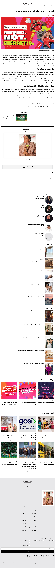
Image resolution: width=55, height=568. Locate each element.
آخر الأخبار (24, 530)
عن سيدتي (24, 513)
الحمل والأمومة (26, 545)
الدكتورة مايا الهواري (40, 217)
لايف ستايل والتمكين (49, 540)
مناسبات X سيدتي (23, 510)
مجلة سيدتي (23, 506)
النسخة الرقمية (27, 159)
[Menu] (53, 3)
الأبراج (43, 247)
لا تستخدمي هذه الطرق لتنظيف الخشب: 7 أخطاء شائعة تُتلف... (31, 350)
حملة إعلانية (23, 106)
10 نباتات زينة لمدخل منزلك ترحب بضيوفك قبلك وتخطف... (31, 324)
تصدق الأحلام (50, 178)
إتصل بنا (36, 563)
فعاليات (52, 400)
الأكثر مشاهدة (48, 308)
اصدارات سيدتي (32, 527)
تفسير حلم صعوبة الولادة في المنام (37, 273)
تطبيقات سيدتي (23, 523)
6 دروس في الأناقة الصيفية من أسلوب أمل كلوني (34, 363)
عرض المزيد (27, 472)
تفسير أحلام (42, 271)
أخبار (53, 15)
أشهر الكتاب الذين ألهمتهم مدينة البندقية (36, 297)
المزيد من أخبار (48, 413)
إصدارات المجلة (27, 129)
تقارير (35, 520)
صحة (43, 283)
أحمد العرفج (41, 226)
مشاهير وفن (41, 540)
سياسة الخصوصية (45, 563)
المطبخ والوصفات (26, 543)
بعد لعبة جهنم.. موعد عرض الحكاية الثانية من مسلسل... (32, 311)
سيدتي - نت (48, 15)
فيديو (34, 506)
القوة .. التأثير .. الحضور (49, 172)
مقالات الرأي (49, 194)
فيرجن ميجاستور (38, 106)
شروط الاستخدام (51, 563)
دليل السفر (33, 530)
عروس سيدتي (33, 523)
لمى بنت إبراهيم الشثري (39, 198)
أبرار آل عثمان (41, 207)
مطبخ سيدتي (33, 510)
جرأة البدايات (50, 185)
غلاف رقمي (24, 527)
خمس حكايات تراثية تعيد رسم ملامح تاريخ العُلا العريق (34, 261)
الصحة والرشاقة (26, 540)
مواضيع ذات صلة (47, 379)
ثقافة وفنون (42, 259)
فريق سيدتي (24, 520)
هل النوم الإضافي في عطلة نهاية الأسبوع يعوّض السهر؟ (34, 285)
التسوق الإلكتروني (30, 106)
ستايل (34, 517)
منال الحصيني (41, 235)
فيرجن (44, 106)
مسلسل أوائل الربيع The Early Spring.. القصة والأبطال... (33, 337)
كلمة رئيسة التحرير (28, 167)
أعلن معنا (39, 563)
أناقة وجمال (34, 540)
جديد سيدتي (49, 244)
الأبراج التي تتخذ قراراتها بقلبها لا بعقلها (37, 249)
